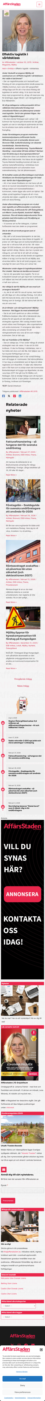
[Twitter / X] (9, 396)
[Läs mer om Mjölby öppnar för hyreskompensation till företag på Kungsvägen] (23, 618)
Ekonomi (16, 455)
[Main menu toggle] (39, 4)
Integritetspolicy (20, 1398)
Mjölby (14, 65)
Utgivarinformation (34, 1398)
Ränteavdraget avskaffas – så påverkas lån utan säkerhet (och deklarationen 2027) (23, 570)
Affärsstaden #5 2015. (29, 391)
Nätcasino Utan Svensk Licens (13, 1278)
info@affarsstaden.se (12, 1252)
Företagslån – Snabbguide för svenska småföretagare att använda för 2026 (23, 508)
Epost (4, 1185)
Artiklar (35, 62)
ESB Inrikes (25, 455)
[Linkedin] (20, 396)
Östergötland (11, 648)
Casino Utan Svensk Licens (12, 1288)
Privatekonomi (12, 585)
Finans (33, 455)
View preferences (22, 1392)
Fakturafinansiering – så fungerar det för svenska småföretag (21, 445)
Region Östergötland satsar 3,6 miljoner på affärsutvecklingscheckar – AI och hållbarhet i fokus (23, 724)
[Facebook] (3, 396)
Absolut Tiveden (28, 1153)
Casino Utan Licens (9, 1294)
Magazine (6, 65)
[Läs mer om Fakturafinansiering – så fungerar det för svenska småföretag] (23, 427)
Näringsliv (10, 457)
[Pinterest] (14, 396)
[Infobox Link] (22, 1005)
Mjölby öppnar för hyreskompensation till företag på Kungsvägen (21, 636)
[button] (41, 1349)
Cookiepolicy (9, 1398)
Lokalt (18, 645)
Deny (22, 1385)
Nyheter (31, 645)
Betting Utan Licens (9, 1283)
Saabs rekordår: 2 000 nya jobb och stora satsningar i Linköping (24, 742)
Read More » (11, 475)
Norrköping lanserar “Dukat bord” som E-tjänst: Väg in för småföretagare (23, 808)
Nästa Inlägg (23, 686)
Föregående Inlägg (23, 679)
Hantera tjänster (22, 1372)
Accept (22, 1378)
